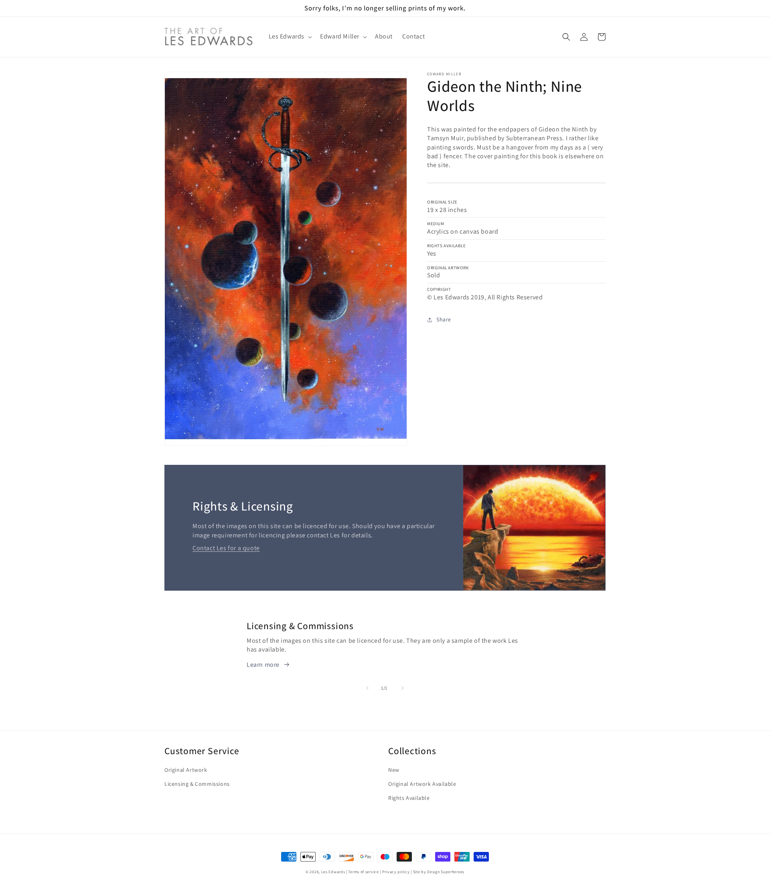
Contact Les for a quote (226, 548)
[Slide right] (402, 688)
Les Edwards (333, 871)
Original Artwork (185, 769)
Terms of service (363, 871)
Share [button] (443, 319)
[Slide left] (367, 688)
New (393, 769)
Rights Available (409, 797)
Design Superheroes (445, 871)
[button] (290, 37)
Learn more (263, 664)
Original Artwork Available (422, 783)
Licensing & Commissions (197, 783)
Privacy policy (396, 871)
